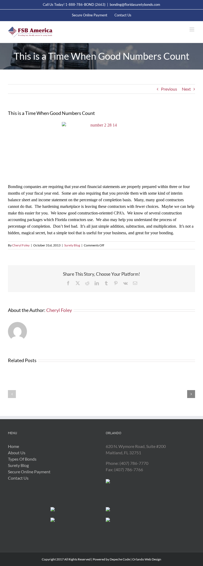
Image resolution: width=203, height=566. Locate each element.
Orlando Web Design (146, 559)
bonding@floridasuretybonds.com (135, 4)
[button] (12, 394)
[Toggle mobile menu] (192, 29)
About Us (16, 452)
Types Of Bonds (22, 458)
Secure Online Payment (29, 471)
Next (186, 88)
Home (13, 446)
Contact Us (18, 477)
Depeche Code (120, 559)
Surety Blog (72, 245)
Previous (169, 88)
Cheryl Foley (21, 245)
